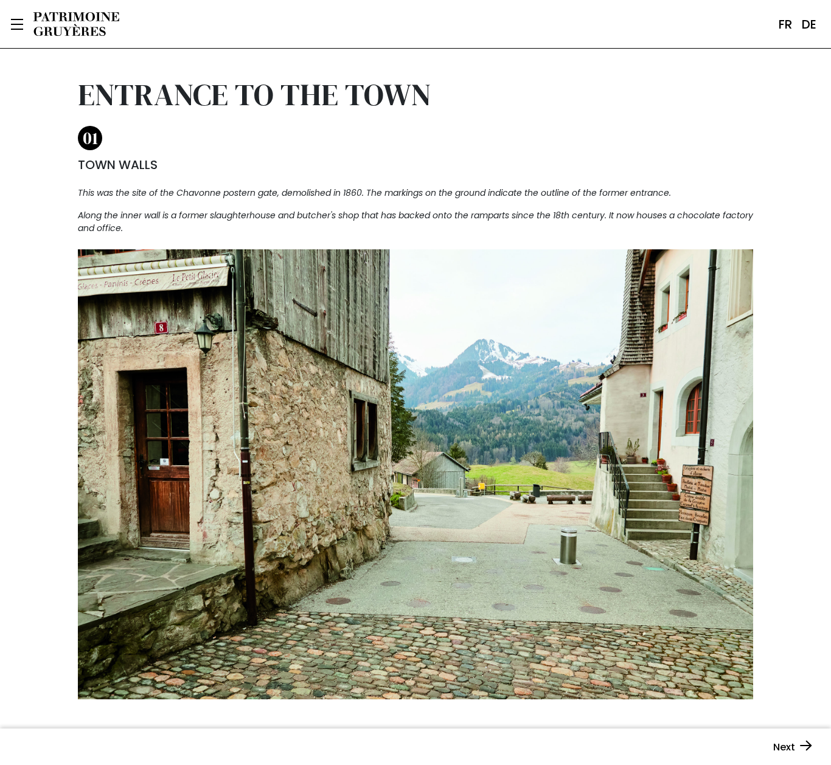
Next (784, 747)
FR (785, 24)
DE (809, 24)
